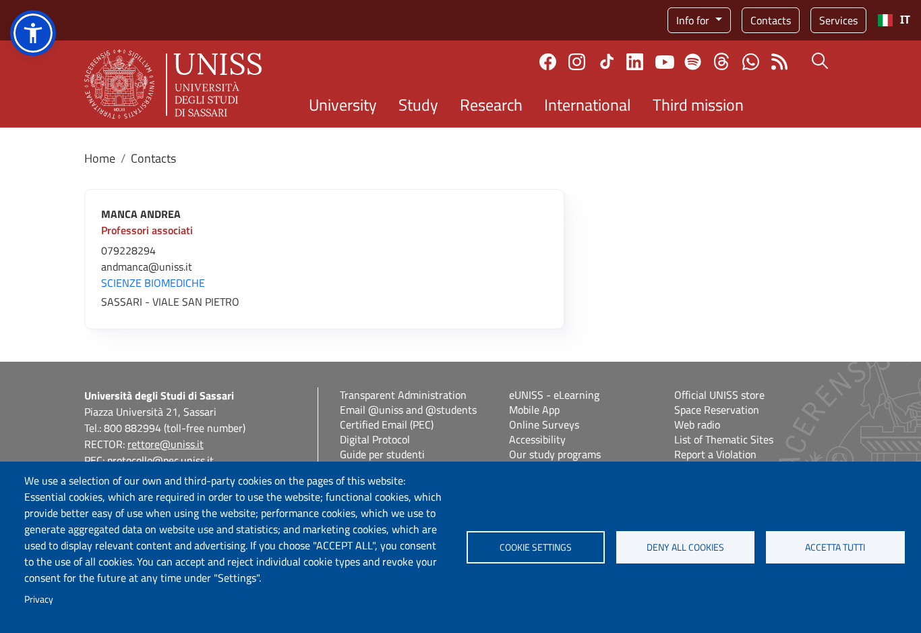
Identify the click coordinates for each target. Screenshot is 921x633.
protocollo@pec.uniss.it (160, 460)
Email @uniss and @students (408, 409)
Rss (779, 61)
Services (838, 20)
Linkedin (634, 61)
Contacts (770, 20)
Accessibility (537, 439)
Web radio (697, 424)
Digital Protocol (375, 439)
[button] (33, 33)
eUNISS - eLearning (554, 394)
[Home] (173, 84)
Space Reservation (716, 409)
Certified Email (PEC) (387, 424)
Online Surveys (544, 424)
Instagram (576, 61)
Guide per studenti (382, 454)
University (343, 104)
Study (418, 104)
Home (99, 158)
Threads (721, 61)
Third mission (698, 104)
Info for (694, 20)
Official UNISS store (719, 394)
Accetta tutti (835, 547)
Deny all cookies (685, 547)
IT (905, 20)
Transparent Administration (403, 394)
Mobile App (534, 409)
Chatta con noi (750, 61)
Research (491, 104)
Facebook (547, 61)
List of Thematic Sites (723, 439)
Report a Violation (715, 454)
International (587, 104)
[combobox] (893, 20)
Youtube (664, 61)
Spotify (692, 61)
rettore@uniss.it (165, 444)
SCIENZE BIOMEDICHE (153, 283)
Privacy (38, 599)
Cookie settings (536, 547)
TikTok (606, 61)
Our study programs (555, 454)
